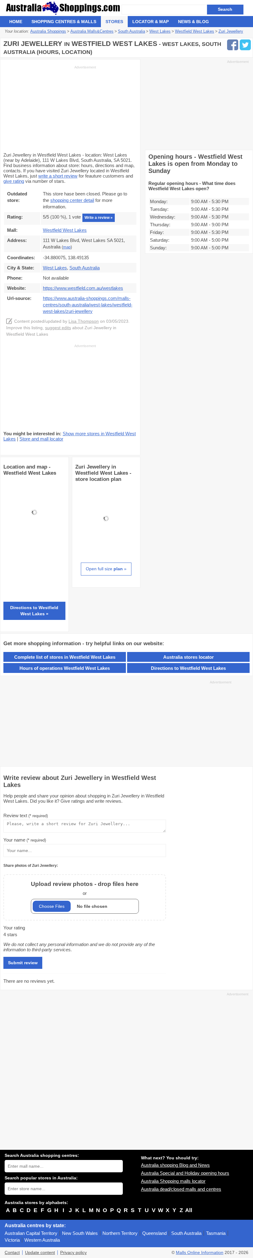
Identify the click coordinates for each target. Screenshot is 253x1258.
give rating (13, 181)
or (85, 888)
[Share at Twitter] (245, 44)
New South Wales (80, 1233)
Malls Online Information (199, 1252)
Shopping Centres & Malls (63, 21)
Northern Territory (120, 1233)
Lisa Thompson (83, 321)
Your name (24, 839)
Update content (40, 1252)
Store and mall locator (41, 438)
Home (15, 21)
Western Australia (42, 1240)
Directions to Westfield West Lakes (188, 668)
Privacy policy (73, 1252)
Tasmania (216, 1233)
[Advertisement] (49, 108)
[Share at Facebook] (232, 44)
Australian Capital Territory (31, 1233)
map (67, 247)
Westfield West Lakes (65, 230)
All (188, 1210)
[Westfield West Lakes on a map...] (34, 541)
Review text (25, 815)
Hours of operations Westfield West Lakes (64, 668)
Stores (114, 21)
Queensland (154, 1233)
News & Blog (193, 21)
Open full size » (106, 568)
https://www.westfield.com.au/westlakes (83, 288)
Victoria (12, 1240)
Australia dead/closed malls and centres (181, 1189)
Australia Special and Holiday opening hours (185, 1173)
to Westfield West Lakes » (34, 610)
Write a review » (99, 217)
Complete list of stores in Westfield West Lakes (64, 657)
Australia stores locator (188, 657)
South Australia (186, 1233)
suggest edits (58, 328)
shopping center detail (72, 200)
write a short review (57, 175)
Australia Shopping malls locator (173, 1181)
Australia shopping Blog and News (175, 1165)
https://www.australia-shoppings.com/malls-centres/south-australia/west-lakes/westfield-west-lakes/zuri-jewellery (87, 305)
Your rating (14, 927)
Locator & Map (150, 21)
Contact (12, 1252)
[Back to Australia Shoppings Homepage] (63, 8)
